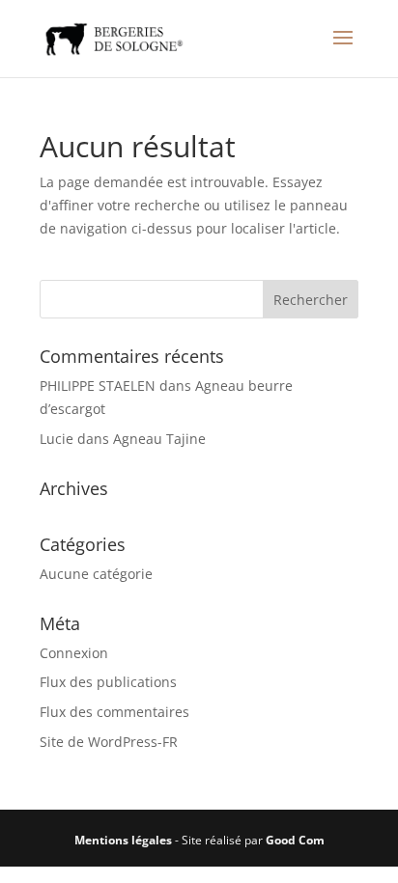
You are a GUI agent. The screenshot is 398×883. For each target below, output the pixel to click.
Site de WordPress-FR (109, 741)
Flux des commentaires (114, 712)
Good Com (295, 840)
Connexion (74, 653)
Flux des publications (108, 682)
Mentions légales (123, 840)
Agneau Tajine (159, 438)
